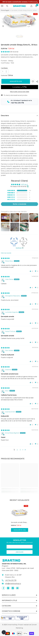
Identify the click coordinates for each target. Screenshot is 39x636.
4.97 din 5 (24, 184)
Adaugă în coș (15, 81)
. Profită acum (19, 2)
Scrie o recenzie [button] (19, 204)
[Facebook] (3, 588)
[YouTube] (17, 588)
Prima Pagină (5, 10)
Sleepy (10, 61)
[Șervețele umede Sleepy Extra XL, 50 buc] (20, 513)
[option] (19, 20)
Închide (37, 2)
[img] (5, 258)
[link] (10, 488)
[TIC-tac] (12, 588)
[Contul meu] (31, 6)
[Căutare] (7, 6)
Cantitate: (4, 68)
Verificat (19, 248)
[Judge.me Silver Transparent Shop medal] (23, 241)
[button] (5, 52)
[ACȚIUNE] (36, 81)
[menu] (2, 6)
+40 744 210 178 (10, 580)
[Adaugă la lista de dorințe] (32, 81)
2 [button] (17, 450)
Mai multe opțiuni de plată (19, 91)
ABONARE (19, 552)
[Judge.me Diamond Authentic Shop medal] (14, 241)
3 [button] (20, 450)
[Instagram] (8, 588)
